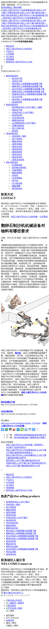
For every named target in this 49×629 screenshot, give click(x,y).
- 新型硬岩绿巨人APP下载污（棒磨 (26, 107)
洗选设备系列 (12, 133)
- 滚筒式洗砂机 (17, 160)
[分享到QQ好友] (10, 429)
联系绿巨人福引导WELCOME (19, 62)
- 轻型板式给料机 (18, 167)
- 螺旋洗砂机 (16, 141)
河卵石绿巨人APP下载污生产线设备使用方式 (26, 463)
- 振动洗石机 (16, 157)
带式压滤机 (11, 552)
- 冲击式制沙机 (17, 118)
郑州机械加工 (7, 7)
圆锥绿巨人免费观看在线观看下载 (21, 533)
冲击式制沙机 (12, 523)
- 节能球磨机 (16, 170)
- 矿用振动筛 (16, 165)
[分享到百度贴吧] (26, 429)
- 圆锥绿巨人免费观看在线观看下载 (26, 86)
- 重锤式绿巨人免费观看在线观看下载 (27, 91)
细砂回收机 (11, 525)
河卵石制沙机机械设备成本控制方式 (30, 435)
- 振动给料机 (16, 102)
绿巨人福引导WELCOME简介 (19, 49)
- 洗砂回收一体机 (18, 136)
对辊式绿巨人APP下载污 (17, 518)
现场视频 (10, 59)
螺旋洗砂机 (11, 510)
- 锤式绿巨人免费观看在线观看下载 (26, 99)
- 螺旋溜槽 (15, 186)
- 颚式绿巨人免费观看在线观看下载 (26, 84)
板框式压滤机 (12, 546)
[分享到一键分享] (33, 429)
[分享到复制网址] (37, 429)
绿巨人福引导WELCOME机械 (24, 217)
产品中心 (10, 51)
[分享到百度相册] (29, 429)
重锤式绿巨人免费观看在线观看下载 (22, 539)
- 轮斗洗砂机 (16, 139)
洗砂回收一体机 (13, 504)
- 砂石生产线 (16, 78)
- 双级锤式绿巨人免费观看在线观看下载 (28, 94)
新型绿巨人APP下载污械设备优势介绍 (23, 460)
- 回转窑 (14, 175)
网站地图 (18, 7)
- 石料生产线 (16, 81)
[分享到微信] (22, 429)
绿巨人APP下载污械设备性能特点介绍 (23, 466)
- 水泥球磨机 (16, 178)
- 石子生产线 (16, 97)
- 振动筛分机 (16, 115)
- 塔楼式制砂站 (17, 126)
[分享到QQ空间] (6, 429)
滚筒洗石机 (11, 515)
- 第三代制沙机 (17, 128)
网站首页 (10, 46)
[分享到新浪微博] (14, 429)
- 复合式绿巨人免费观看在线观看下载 (27, 89)
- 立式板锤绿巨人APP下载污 (23, 123)
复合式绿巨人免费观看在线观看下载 (22, 536)
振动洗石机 (11, 541)
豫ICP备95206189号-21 (13, 593)
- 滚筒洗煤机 (16, 144)
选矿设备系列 (12, 162)
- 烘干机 (14, 181)
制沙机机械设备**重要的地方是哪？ (30, 437)
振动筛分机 (11, 520)
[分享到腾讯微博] (18, 429)
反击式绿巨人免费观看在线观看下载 (22, 549)
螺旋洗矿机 (11, 544)
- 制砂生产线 (16, 110)
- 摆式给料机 (16, 188)
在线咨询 (10, 620)
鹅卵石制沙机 (12, 528)
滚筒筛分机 (11, 554)
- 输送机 (14, 131)
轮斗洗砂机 (11, 507)
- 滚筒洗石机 (16, 147)
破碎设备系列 (12, 76)
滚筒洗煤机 (11, 512)
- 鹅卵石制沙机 (17, 120)
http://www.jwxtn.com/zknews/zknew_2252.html (20, 423)
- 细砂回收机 (16, 152)
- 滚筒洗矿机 (16, 154)
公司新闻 (10, 54)
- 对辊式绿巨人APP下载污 (22, 112)
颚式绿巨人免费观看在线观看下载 (21, 531)
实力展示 (10, 57)
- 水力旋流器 (16, 183)
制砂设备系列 (12, 105)
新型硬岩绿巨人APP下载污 (18, 502)
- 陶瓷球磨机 (16, 173)
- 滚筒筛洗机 (16, 149)
